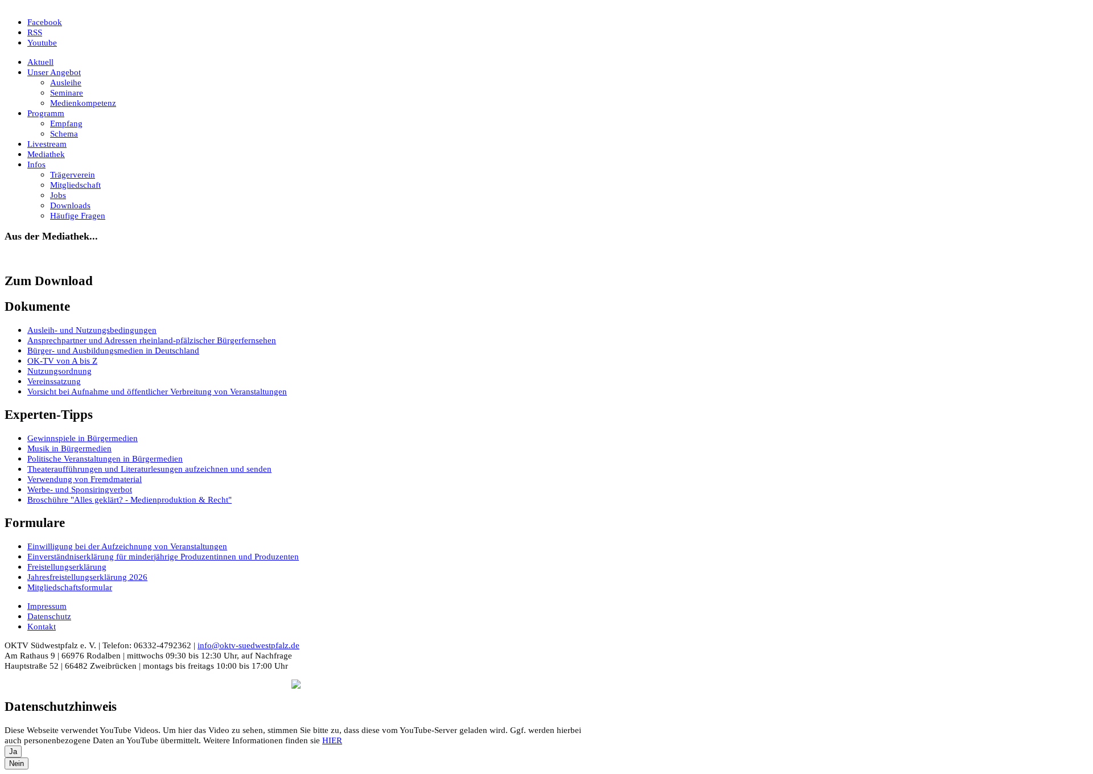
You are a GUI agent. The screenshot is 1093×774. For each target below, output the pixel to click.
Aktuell (40, 62)
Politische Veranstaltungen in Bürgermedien (105, 458)
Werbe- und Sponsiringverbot (79, 489)
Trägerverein (72, 174)
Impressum (47, 606)
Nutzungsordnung (59, 371)
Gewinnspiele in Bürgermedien (82, 438)
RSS (34, 32)
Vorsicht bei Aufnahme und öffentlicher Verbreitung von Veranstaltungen (157, 391)
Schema (64, 133)
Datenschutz (49, 616)
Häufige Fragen (77, 215)
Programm (45, 113)
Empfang (66, 123)
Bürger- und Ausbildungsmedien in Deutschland (113, 350)
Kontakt (41, 626)
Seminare (66, 92)
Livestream (47, 144)
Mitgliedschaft (75, 185)
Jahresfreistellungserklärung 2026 (87, 577)
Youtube (42, 42)
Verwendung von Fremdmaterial (84, 479)
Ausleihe (65, 82)
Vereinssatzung (54, 381)
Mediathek (46, 154)
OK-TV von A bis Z (62, 360)
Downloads (70, 205)
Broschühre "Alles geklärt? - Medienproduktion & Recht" (129, 499)
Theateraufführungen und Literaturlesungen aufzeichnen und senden (149, 469)
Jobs (58, 195)
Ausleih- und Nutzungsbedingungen (92, 330)
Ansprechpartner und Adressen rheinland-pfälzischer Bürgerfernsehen (151, 340)
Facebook (44, 22)
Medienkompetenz (83, 103)
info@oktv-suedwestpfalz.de (248, 645)
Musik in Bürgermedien (69, 448)
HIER (332, 740)
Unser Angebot (54, 72)
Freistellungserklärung (66, 566)
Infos (36, 164)
